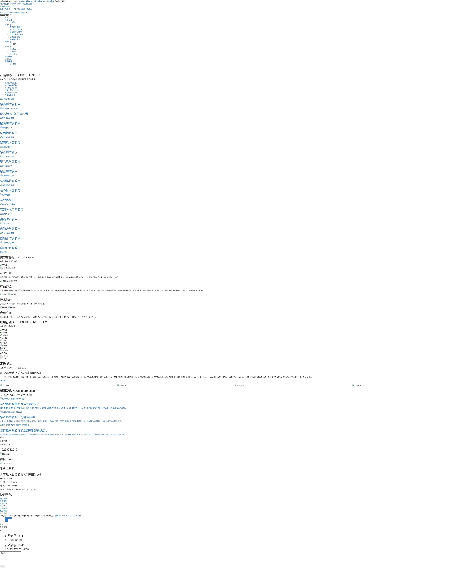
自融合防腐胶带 (16, 37)
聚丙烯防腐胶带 (48, 1)
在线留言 (8, 58)
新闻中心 (8, 46)
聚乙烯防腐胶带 (37, 1)
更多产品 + (4, 252)
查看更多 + (4, 380)
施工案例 (13, 44)
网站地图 (3, 3)
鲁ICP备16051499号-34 (64, 515)
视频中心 (8, 56)
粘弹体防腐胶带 (25, 1)
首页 (6, 17)
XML (15, 3)
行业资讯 (13, 51)
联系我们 (8, 61)
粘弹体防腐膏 (15, 39)
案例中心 (8, 41)
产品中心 (8, 24)
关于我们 (8, 19)
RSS (10, 3)
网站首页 (3, 498)
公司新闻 (13, 49)
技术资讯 (13, 54)
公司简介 (13, 22)
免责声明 (77, 515)
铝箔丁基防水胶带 (16, 34)
